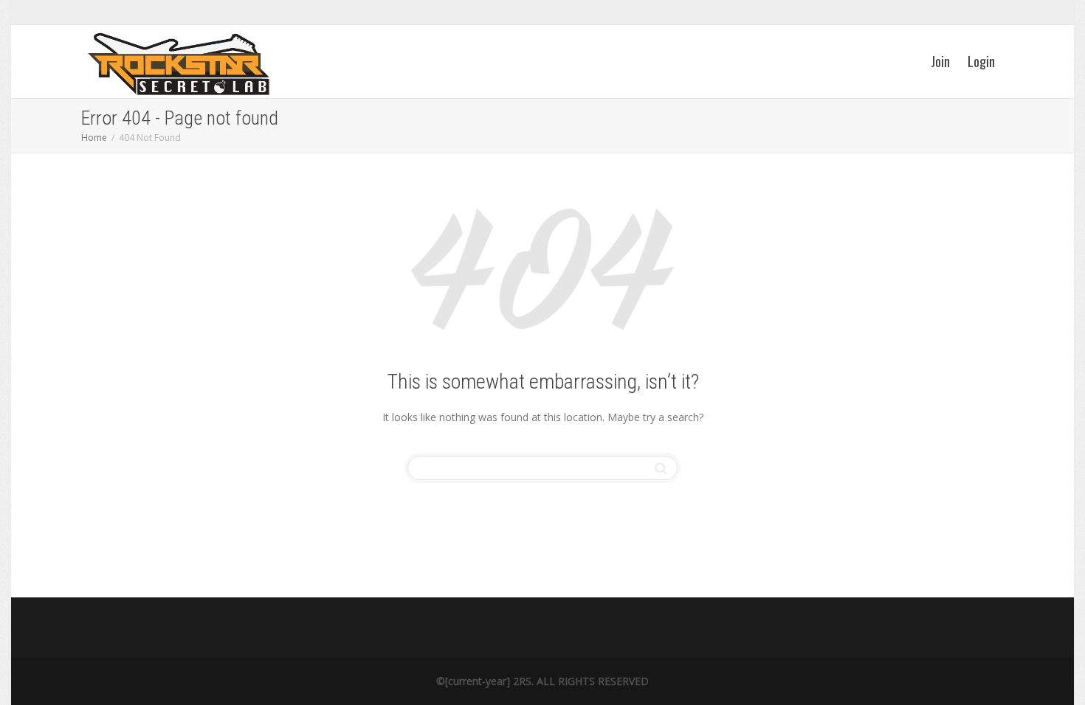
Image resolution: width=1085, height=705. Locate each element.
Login (981, 61)
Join (940, 61)
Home (94, 137)
